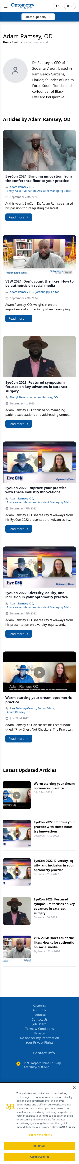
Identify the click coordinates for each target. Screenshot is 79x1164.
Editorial (40, 1015)
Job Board (39, 1024)
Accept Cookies (39, 1156)
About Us (39, 1010)
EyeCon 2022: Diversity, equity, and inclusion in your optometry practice (54, 865)
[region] (39, 1123)
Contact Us (40, 1019)
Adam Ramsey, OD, (22, 187)
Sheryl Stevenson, (21, 397)
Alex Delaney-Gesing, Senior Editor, (32, 708)
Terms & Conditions (39, 1029)
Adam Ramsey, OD (46, 397)
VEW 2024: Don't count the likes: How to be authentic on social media (54, 942)
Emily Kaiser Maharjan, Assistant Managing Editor (39, 191)
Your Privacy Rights (39, 1042)
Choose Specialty (35, 17)
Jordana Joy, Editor (47, 292)
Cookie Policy (67, 1127)
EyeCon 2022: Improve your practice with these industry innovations (54, 826)
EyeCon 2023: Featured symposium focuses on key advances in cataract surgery (54, 906)
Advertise (39, 1006)
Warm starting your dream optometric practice (54, 785)
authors (19, 42)
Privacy (39, 1033)
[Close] (74, 1087)
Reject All (39, 1145)
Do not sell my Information (39, 1038)
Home (7, 42)
